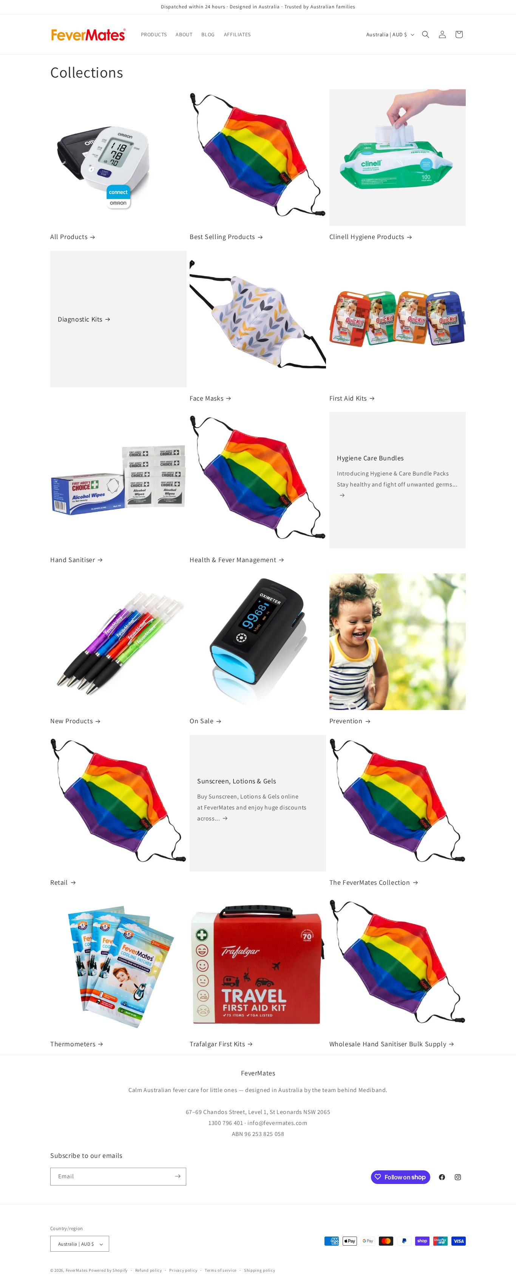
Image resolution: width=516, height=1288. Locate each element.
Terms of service (220, 1270)
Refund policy (148, 1270)
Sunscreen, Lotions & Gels (236, 780)
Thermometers (72, 1043)
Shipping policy (259, 1270)
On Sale (201, 720)
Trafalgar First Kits (217, 1043)
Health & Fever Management (233, 559)
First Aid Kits (348, 398)
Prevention (346, 720)
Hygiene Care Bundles (370, 458)
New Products (71, 720)
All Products (68, 236)
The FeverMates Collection (369, 882)
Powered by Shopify (108, 1270)
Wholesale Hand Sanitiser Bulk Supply (387, 1043)
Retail (59, 882)
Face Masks (206, 398)
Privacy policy (183, 1270)
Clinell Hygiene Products (366, 236)
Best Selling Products (222, 236)
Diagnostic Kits (80, 319)
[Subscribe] (177, 1176)
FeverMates (77, 1270)
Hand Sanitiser (72, 559)
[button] (425, 34)
